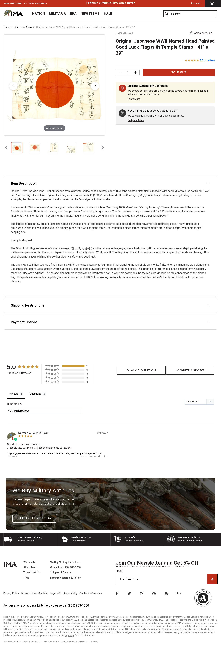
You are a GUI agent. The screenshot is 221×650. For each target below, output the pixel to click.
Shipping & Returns (61, 572)
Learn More (134, 99)
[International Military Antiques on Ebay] (179, 593)
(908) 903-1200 (78, 605)
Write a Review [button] (192, 370)
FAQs (26, 577)
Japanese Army (23, 27)
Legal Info (55, 593)
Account (195, 3)
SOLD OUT (178, 72)
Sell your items (136, 120)
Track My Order (32, 572)
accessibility (35, 605)
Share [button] (14, 456)
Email (119, 571)
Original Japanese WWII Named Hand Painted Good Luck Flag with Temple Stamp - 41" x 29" (54, 453)
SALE (108, 13)
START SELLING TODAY (35, 518)
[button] (100, 456)
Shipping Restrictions (27, 305)
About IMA (29, 567)
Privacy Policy (11, 593)
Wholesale (29, 562)
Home (7, 27)
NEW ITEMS (90, 13)
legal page (69, 635)
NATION (38, 13)
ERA (73, 13)
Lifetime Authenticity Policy (65, 577)
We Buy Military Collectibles (65, 562)
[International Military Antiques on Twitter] (129, 593)
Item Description (24, 183)
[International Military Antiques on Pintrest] (154, 593)
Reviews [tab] (13, 393)
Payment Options (24, 322)
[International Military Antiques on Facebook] (116, 593)
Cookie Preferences (90, 593)
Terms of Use (28, 593)
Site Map (43, 593)
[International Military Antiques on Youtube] (166, 593)
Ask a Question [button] (143, 370)
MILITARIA (57, 13)
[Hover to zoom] (54, 84)
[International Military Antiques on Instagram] (141, 593)
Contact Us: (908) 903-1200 (65, 567)
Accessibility (70, 593)
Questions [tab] (35, 393)
